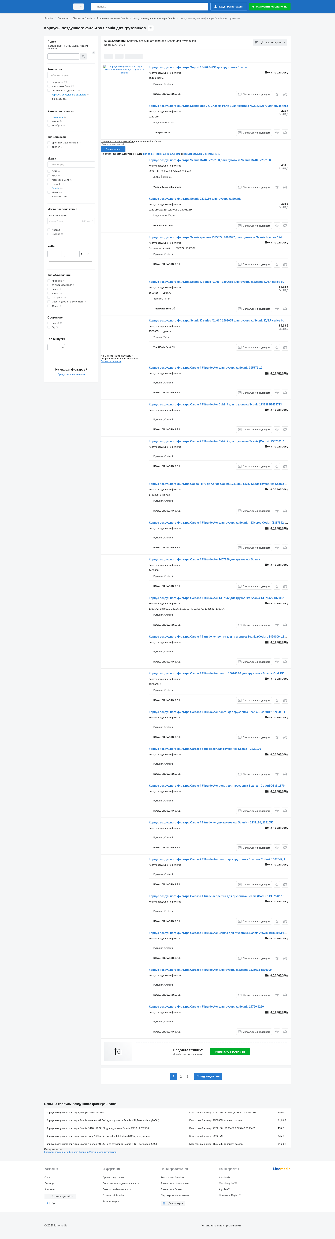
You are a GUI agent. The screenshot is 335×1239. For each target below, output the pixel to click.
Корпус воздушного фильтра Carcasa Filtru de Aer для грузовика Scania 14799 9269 (206, 1006)
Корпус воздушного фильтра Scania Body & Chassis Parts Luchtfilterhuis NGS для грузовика (98, 1136)
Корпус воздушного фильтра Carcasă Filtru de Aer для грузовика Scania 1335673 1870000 (210, 969)
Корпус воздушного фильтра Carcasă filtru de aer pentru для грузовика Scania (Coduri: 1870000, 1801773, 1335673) (227, 636)
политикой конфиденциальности (162, 153)
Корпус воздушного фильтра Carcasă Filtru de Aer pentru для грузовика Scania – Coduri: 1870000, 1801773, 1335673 (228, 712)
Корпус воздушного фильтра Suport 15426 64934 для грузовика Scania (198, 67)
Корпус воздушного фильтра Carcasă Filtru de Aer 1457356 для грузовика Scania (204, 559)
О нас (47, 1177)
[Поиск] (94, 6)
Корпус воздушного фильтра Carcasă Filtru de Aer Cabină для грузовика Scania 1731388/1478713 (215, 404)
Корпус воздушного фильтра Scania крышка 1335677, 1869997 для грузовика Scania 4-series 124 (215, 237)
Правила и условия (114, 1177)
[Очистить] (93, 52)
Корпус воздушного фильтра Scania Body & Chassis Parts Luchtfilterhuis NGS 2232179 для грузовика (218, 105)
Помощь (49, 1183)
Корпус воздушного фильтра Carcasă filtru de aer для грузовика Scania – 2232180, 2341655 (211, 822)
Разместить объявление (230, 1051)
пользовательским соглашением (202, 153)
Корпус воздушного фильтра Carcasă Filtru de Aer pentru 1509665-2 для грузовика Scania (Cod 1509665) (220, 673)
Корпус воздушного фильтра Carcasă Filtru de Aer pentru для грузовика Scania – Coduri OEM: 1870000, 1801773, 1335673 (231, 785)
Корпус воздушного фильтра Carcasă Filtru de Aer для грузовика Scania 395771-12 (205, 367)
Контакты (49, 1189)
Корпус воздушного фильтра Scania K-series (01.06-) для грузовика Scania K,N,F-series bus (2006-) (102, 1120)
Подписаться (113, 149)
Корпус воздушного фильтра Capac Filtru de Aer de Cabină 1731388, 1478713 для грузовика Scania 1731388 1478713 (228, 483)
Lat (46, 1203)
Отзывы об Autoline (113, 1195)
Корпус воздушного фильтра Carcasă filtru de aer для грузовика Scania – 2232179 (205, 748)
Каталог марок (111, 1201)
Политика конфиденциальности (121, 1183)
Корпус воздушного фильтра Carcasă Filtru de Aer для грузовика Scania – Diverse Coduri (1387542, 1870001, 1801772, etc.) (232, 522)
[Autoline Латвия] (56, 6)
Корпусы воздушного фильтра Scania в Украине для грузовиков (80, 1152)
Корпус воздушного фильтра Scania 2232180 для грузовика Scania (195, 198)
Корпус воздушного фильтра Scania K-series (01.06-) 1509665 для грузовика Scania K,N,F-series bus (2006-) (222, 281)
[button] (277, 94)
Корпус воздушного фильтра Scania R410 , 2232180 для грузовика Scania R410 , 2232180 (210, 160)
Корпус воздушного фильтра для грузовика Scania (75, 1112)
